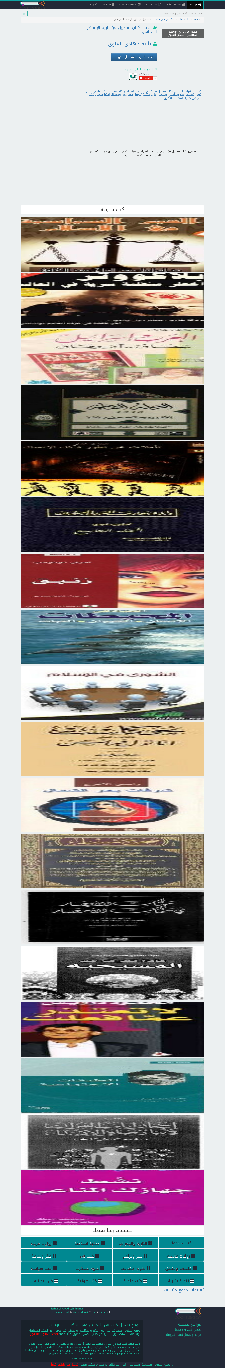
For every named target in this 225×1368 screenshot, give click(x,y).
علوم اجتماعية (132, 1268)
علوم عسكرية (87, 1268)
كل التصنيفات (41, 1281)
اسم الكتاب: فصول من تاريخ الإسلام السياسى (122, 30)
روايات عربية (41, 1243)
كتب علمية (132, 1281)
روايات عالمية (178, 1256)
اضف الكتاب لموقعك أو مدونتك (134, 57)
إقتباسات (106, 4)
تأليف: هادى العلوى (129, 43)
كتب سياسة (41, 1268)
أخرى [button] (94, 4)
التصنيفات (183, 19)
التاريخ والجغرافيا (132, 1243)
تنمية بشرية (178, 1281)
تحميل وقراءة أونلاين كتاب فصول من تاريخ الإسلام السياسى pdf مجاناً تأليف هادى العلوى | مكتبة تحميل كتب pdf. (183, 41)
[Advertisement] (50, 47)
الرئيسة (194, 4)
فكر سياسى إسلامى (163, 19)
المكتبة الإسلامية (128, 4)
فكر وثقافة (41, 1256)
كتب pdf (197, 19)
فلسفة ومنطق (178, 1268)
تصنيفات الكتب (174, 4)
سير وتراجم (132, 1256)
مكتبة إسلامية (87, 1243)
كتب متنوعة (181, 1243)
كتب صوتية (152, 4)
